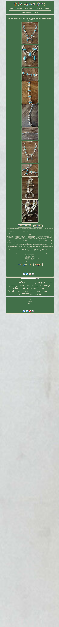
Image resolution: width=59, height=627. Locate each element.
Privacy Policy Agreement (30, 303)
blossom (50, 291)
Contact (30, 301)
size (41, 286)
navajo (47, 285)
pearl (31, 294)
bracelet (11, 291)
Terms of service (30, 305)
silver (26, 288)
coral (14, 282)
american (34, 288)
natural (22, 291)
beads (38, 291)
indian (31, 282)
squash (17, 286)
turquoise (42, 282)
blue (40, 294)
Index (30, 299)
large (19, 294)
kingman (10, 282)
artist (18, 291)
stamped (35, 283)
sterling (21, 282)
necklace (25, 294)
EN (29, 308)
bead (47, 289)
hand (27, 282)
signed (27, 291)
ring (42, 288)
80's (31, 291)
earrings (36, 286)
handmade (29, 286)
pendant (12, 286)
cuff (22, 286)
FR (31, 308)
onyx (20, 289)
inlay (35, 291)
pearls (50, 282)
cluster (36, 294)
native (15, 288)
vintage (44, 291)
